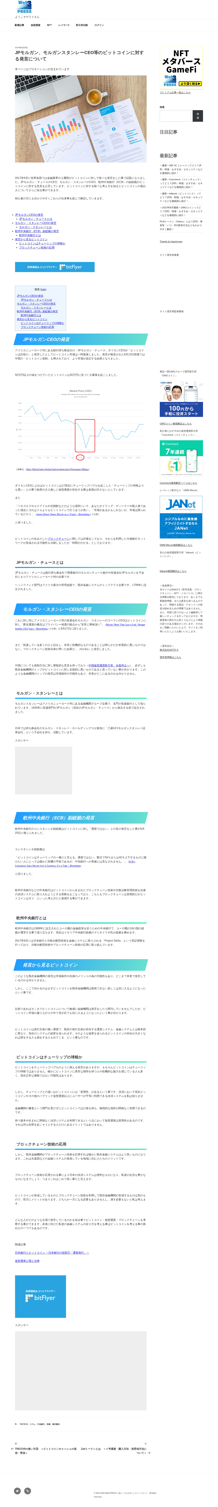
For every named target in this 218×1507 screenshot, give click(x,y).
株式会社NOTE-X (169, 649)
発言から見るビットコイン (31, 239)
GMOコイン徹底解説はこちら (176, 423)
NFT (49, 25)
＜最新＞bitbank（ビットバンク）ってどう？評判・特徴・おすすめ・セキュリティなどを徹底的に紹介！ (181, 197)
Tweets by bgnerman (171, 241)
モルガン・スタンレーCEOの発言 (35, 222)
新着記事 (19, 25)
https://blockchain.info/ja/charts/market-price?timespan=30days (57, 469)
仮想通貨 (35, 25)
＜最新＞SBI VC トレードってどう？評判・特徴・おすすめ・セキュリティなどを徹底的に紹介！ (181, 169)
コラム (32, 1424)
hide (43, 289)
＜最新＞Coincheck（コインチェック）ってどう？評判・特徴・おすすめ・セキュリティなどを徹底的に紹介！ (181, 183)
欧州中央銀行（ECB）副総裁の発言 (37, 231)
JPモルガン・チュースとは (35, 218)
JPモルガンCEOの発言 (29, 214)
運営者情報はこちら (170, 657)
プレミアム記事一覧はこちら (175, 92)
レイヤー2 (63, 25)
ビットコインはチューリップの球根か (42, 243)
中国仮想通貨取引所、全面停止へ (109, 665)
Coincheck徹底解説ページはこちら (178, 483)
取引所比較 (82, 25)
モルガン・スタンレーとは (35, 227)
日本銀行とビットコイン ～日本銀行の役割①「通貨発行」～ (52, 1252)
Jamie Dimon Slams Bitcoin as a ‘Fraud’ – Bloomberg (62, 514)
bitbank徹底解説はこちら (173, 571)
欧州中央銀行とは (30, 235)
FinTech (24, 1424)
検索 (162, 107)
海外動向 (56, 1424)
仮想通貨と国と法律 (27, 1260)
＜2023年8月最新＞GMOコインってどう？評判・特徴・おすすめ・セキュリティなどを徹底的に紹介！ (181, 211)
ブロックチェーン (58, 538)
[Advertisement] (43, 775)
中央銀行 (41, 1424)
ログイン (99, 25)
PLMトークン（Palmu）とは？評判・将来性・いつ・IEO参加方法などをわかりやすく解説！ (181, 225)
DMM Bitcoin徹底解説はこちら (176, 545)
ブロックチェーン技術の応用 (36, 247)
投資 (48, 1424)
